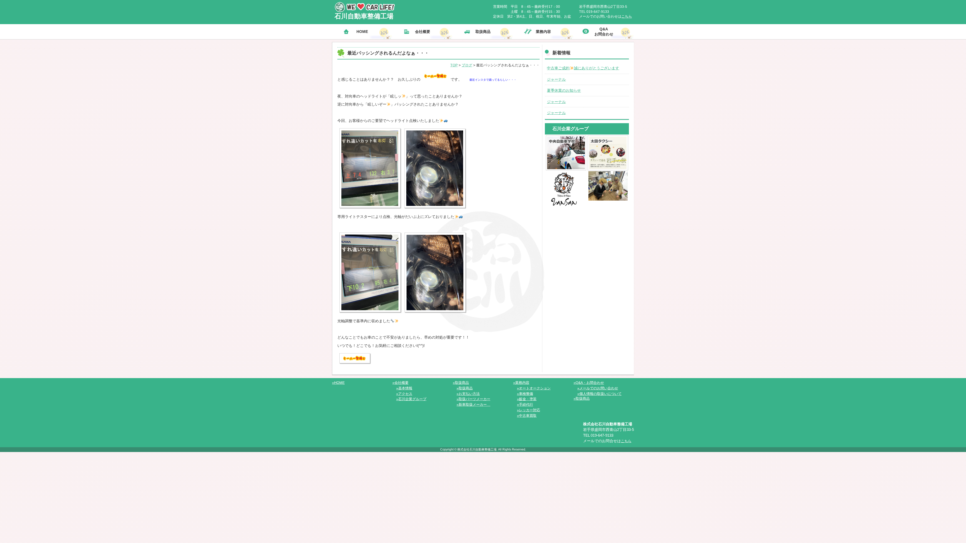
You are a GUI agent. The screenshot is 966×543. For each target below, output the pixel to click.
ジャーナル (556, 79)
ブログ (467, 65)
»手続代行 (525, 404)
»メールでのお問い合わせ (597, 388)
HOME (362, 31)
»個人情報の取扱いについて (599, 394)
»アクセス (404, 394)
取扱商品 (483, 31)
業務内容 (543, 31)
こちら (626, 16)
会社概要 (422, 31)
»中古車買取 (527, 416)
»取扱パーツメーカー (473, 399)
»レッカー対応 (528, 410)
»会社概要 (400, 383)
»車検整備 (525, 394)
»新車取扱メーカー (473, 404)
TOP (454, 65)
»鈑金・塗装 (527, 399)
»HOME (338, 383)
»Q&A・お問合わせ (589, 383)
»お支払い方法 (468, 394)
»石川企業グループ (411, 399)
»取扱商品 (461, 383)
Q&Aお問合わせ (603, 31)
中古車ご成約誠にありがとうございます (583, 68)
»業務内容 (521, 383)
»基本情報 (404, 388)
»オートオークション (534, 388)
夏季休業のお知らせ (564, 90)
